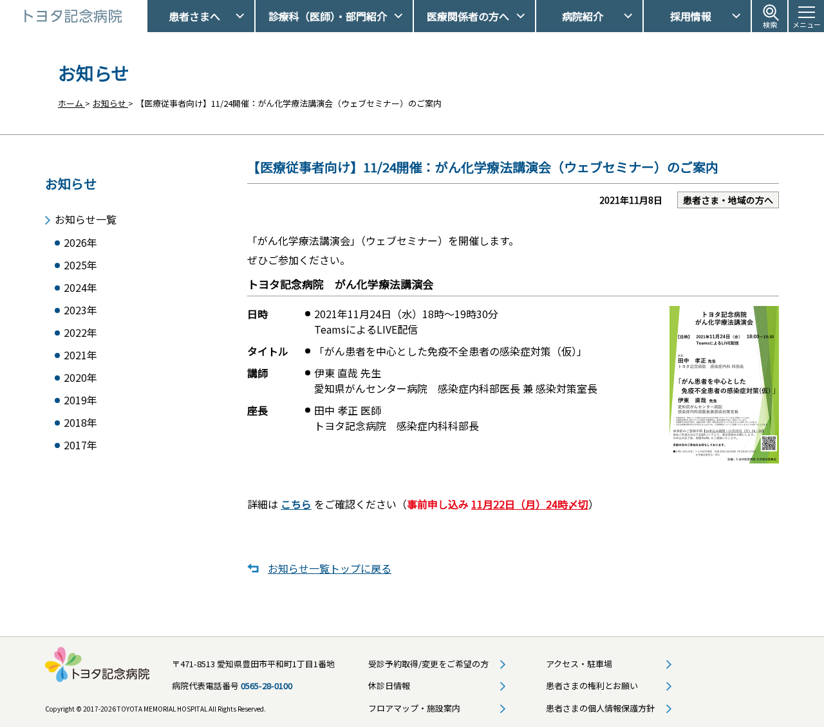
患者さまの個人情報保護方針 (600, 708)
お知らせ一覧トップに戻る (329, 568)
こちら (296, 504)
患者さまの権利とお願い (592, 685)
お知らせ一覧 (86, 219)
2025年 (80, 265)
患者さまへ (194, 16)
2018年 (80, 422)
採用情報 (690, 16)
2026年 (80, 242)
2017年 (80, 445)
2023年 (80, 310)
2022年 (80, 332)
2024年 (80, 287)
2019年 (80, 400)
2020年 (80, 377)
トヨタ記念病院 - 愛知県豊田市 (145, 16)
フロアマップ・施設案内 (414, 708)
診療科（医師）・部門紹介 (327, 16)
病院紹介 (582, 16)
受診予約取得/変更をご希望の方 (428, 664)
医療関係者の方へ (468, 16)
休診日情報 (389, 685)
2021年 (80, 355)
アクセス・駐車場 (579, 664)
